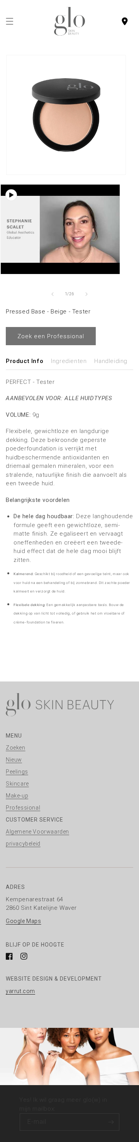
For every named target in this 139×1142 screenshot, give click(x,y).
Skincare (17, 784)
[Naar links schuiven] (52, 294)
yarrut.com (20, 991)
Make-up (17, 796)
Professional (23, 808)
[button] (9, 21)
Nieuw (14, 760)
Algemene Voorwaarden (37, 832)
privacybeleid (23, 844)
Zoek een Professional (50, 336)
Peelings (17, 772)
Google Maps (23, 921)
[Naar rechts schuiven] (86, 294)
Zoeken (15, 748)
